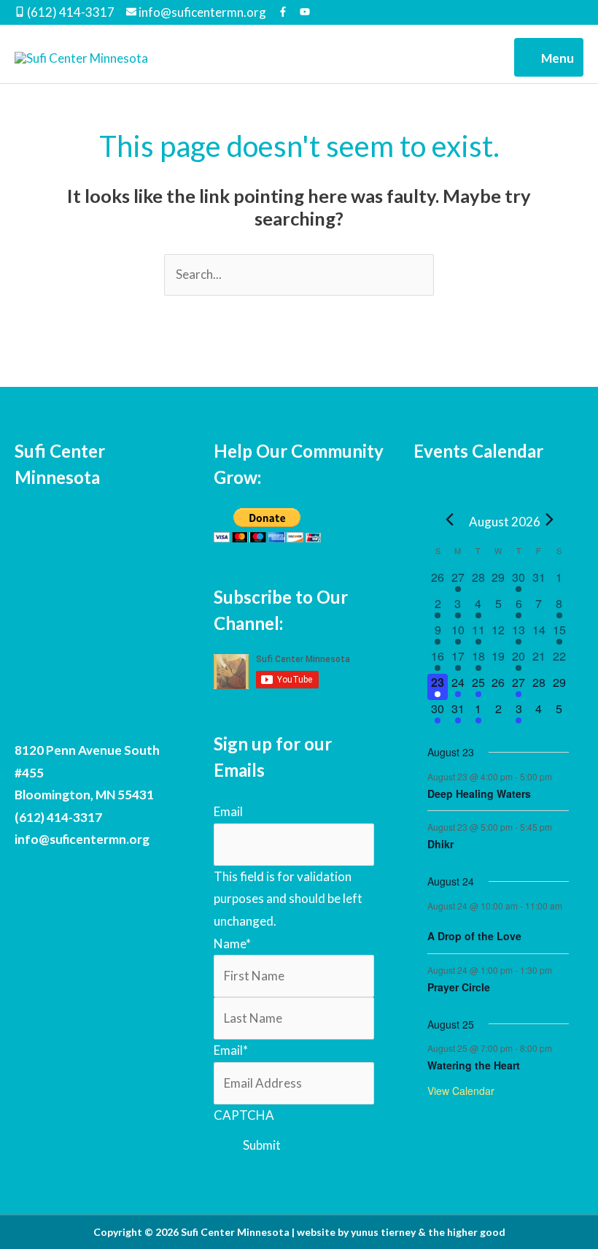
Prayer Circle (458, 987)
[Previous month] (449, 520)
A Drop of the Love (474, 936)
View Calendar (460, 1090)
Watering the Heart (473, 1065)
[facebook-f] (288, 13)
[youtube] (305, 13)
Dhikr (440, 844)
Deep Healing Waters (479, 793)
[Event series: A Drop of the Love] (432, 918)
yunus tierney (383, 1232)
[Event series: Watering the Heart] (559, 1048)
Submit (262, 1145)
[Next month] (549, 520)
